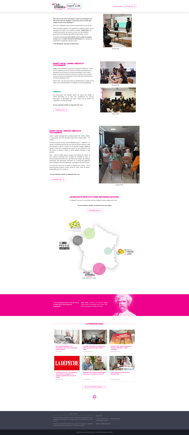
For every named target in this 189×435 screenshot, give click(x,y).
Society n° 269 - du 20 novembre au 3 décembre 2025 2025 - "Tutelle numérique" (121, 348)
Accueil (98, 423)
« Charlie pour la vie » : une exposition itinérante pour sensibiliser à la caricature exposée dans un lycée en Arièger (66, 375)
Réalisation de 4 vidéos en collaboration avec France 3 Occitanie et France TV (94, 373)
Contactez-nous (129, 6)
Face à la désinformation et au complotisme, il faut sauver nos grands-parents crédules (67, 348)
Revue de (104, 423)
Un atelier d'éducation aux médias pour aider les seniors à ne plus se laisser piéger (94, 348)
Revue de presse (117, 6)
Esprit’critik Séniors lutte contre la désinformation (120, 373)
